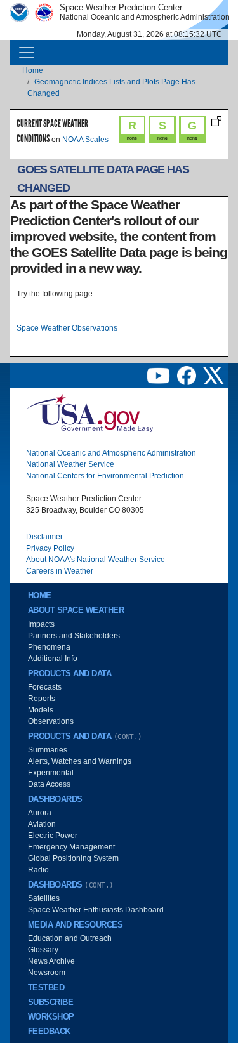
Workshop (51, 1017)
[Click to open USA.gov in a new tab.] (89, 412)
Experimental (51, 772)
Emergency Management (71, 847)
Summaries (47, 749)
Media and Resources (75, 925)
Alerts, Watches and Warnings (79, 761)
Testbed (46, 987)
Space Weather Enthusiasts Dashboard (96, 909)
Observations (51, 721)
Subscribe (50, 1002)
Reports (41, 698)
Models (40, 709)
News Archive (51, 961)
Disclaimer (44, 536)
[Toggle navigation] (26, 52)
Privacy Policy (50, 548)
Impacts (41, 624)
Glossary (43, 949)
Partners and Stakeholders (74, 635)
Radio (38, 869)
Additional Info (52, 658)
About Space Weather (76, 610)
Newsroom (46, 972)
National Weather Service (70, 464)
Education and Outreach (70, 938)
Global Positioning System (73, 858)
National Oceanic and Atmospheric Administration (111, 453)
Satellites (44, 898)
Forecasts (45, 687)
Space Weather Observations (67, 328)
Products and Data (69, 673)
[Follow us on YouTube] (159, 375)
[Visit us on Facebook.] (187, 375)
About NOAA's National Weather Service (95, 559)
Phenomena (49, 647)
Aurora (39, 812)
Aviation (42, 824)
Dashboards (55, 799)
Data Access (49, 784)
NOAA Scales (85, 139)
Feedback (49, 1031)
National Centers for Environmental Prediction (105, 475)
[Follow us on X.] (213, 375)
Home (32, 70)
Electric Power (52, 835)
